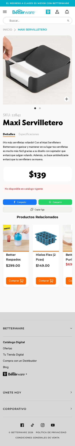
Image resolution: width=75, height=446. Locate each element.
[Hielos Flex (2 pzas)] (46, 238)
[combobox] (37, 20)
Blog (6, 367)
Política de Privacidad (51, 432)
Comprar (14, 280)
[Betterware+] (15, 373)
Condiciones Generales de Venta (37, 437)
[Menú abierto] (7, 12)
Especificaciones (29, 134)
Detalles (9, 134)
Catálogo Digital (14, 342)
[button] (37, 328)
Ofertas (7, 348)
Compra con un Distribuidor (20, 360)
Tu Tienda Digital (13, 354)
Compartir (21, 202)
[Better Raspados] (16, 238)
